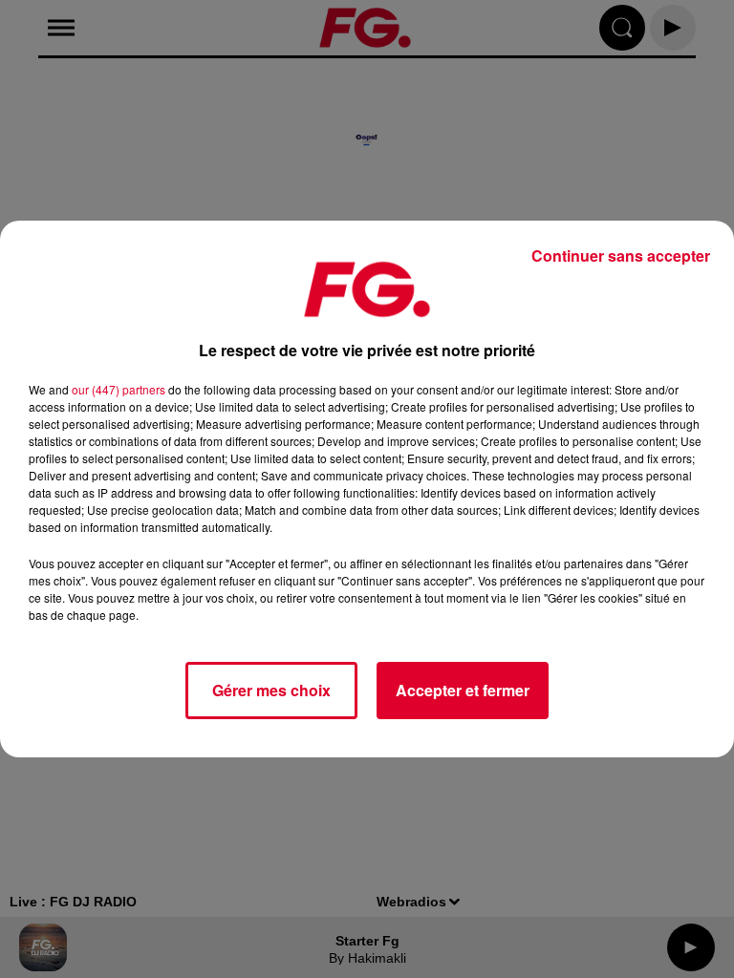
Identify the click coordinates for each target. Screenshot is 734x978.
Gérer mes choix (271, 690)
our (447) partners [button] (118, 389)
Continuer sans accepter (620, 255)
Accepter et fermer (462, 690)
